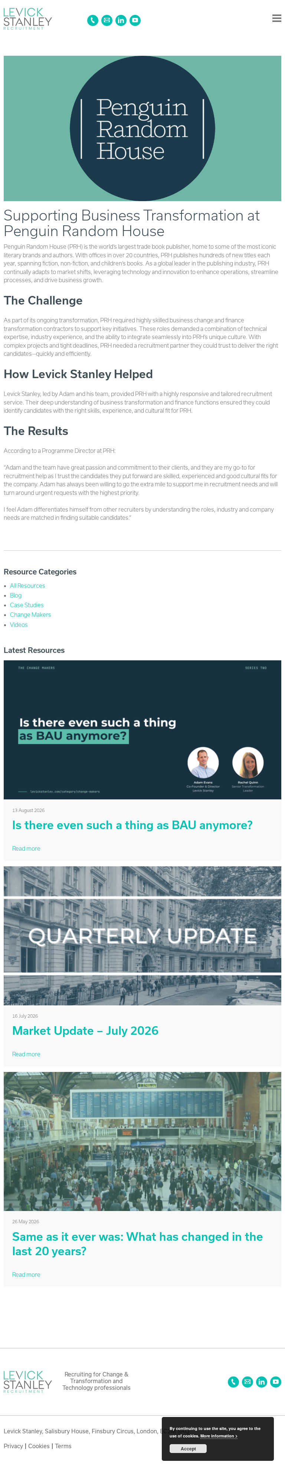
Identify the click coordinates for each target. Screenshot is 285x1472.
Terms (63, 1446)
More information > (219, 1436)
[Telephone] (92, 20)
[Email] (106, 20)
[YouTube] (135, 20)
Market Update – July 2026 (85, 1030)
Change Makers (30, 615)
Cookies (39, 1446)
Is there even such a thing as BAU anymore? (132, 824)
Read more (26, 848)
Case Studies (27, 605)
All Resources (27, 586)
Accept (188, 1448)
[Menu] (276, 18)
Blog (16, 595)
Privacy (13, 1446)
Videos (19, 625)
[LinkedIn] (121, 20)
